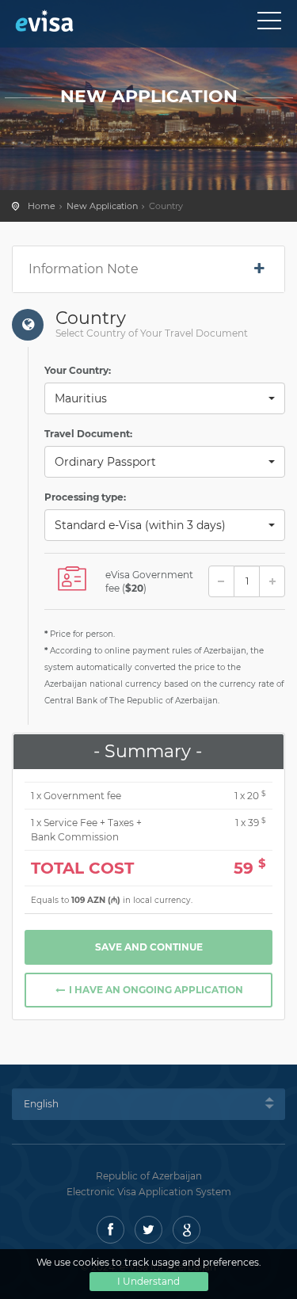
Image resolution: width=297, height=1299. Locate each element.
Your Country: (77, 370)
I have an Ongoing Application (155, 990)
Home (41, 205)
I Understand (148, 1281)
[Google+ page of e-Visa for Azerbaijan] (186, 1230)
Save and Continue (149, 947)
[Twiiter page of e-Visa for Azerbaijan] (148, 1230)
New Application (102, 205)
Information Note (84, 269)
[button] (164, 398)
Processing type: (85, 497)
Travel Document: (88, 434)
